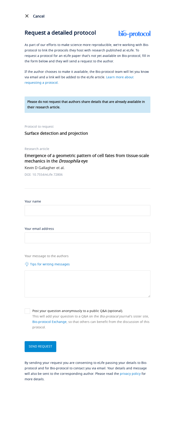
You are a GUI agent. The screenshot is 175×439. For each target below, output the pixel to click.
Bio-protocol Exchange (49, 322)
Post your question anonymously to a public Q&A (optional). (77, 311)
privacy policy (130, 373)
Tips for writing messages (49, 264)
